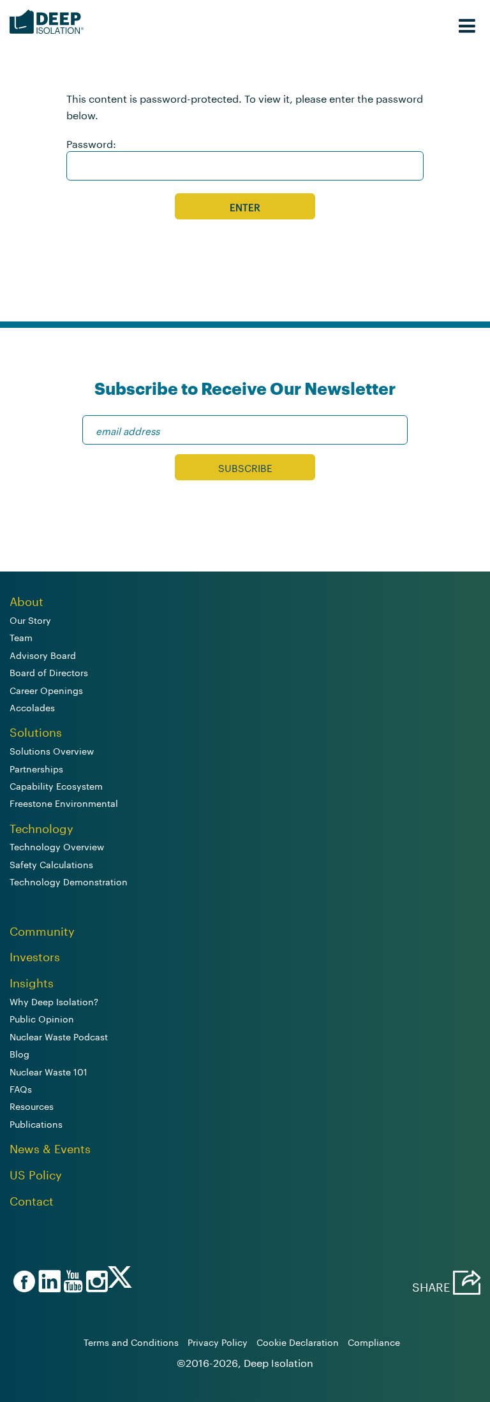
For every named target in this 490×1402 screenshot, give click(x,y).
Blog (19, 1053)
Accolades (32, 707)
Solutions (36, 730)
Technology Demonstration (69, 881)
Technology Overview (57, 846)
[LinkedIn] (48, 1283)
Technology (41, 827)
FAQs (21, 1088)
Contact (32, 1199)
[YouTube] (71, 1283)
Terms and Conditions (131, 1341)
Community (42, 929)
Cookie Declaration (297, 1341)
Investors (35, 955)
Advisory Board (43, 654)
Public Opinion (42, 1018)
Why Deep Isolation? (54, 1001)
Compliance (374, 1341)
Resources (32, 1105)
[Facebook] (22, 1283)
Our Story (30, 619)
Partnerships (36, 768)
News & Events (50, 1147)
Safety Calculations (51, 864)
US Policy (36, 1173)
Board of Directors (49, 672)
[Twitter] (120, 1281)
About (26, 600)
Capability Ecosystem (56, 785)
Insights (32, 981)
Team (21, 637)
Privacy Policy (218, 1341)
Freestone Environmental (64, 802)
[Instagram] (95, 1283)
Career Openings (46, 690)
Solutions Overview (52, 750)
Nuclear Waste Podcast (59, 1036)
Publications (36, 1123)
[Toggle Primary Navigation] (467, 22)
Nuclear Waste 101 (48, 1071)
